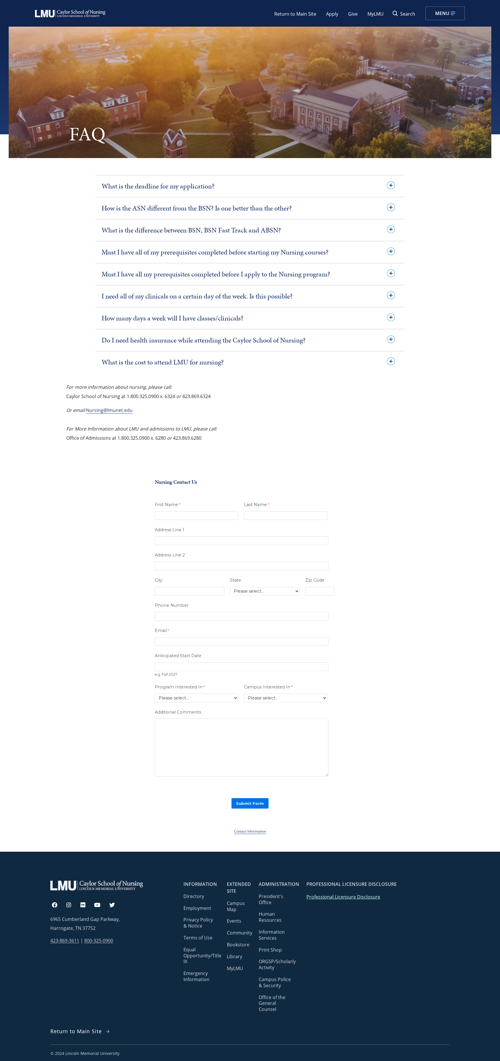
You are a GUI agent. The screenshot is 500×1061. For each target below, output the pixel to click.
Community (239, 933)
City (158, 580)
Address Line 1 (169, 529)
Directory (193, 896)
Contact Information (250, 831)
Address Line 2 (170, 555)
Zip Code (314, 580)
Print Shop (270, 950)
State (235, 580)
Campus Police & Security (275, 982)
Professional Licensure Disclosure (343, 897)
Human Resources (270, 917)
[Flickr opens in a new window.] (86, 905)
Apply (332, 14)
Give (353, 14)
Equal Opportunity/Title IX (202, 955)
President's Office (271, 899)
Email (161, 630)
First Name (166, 504)
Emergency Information (196, 976)
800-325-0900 (98, 940)
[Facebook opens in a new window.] (57, 905)
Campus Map (236, 906)
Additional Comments (178, 712)
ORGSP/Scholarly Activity (277, 964)
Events (234, 921)
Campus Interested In (267, 687)
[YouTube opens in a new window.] (101, 905)
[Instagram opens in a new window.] (72, 905)
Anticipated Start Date (178, 655)
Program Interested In (179, 687)
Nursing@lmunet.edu (109, 410)
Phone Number (172, 605)
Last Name (255, 504)
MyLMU (375, 14)
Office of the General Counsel (272, 1003)
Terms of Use (197, 937)
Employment (197, 908)
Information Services (272, 935)
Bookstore (238, 944)
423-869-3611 (64, 940)
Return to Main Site (295, 14)
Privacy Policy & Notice (198, 923)
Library (234, 956)
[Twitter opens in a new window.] (115, 905)
